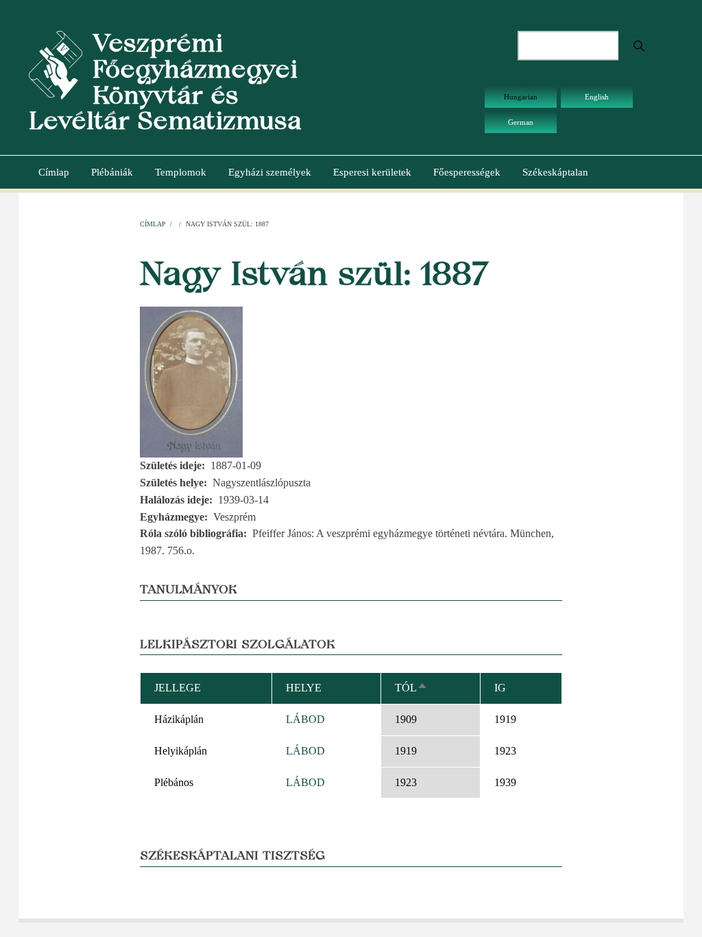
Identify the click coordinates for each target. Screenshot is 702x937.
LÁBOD (305, 719)
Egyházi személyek (269, 172)
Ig (500, 687)
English (597, 97)
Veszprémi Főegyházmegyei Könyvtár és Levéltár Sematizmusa (165, 81)
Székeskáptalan (555, 172)
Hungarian (520, 97)
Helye (304, 687)
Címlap (53, 172)
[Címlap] (55, 64)
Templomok (180, 172)
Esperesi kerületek (372, 172)
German (520, 122)
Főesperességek (466, 172)
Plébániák (112, 172)
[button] (191, 381)
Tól (411, 687)
